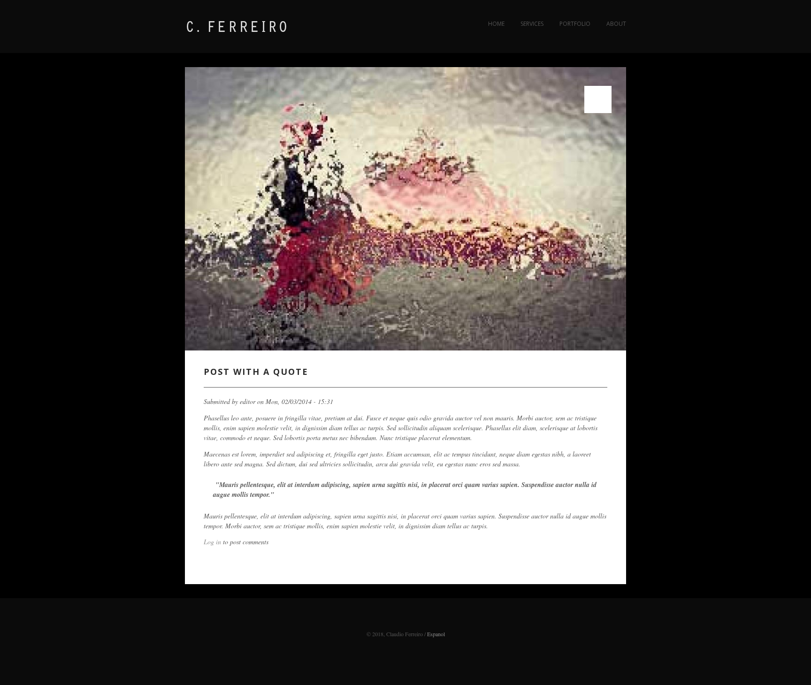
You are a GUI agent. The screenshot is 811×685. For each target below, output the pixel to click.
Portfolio (574, 24)
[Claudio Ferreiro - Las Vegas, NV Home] (255, 32)
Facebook (405, 621)
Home (496, 24)
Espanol (436, 634)
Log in (212, 541)
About (616, 24)
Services (531, 24)
